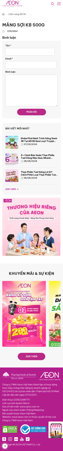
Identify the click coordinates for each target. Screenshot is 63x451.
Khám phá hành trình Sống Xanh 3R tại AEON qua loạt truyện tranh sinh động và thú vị (39, 141)
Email (9, 58)
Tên (8, 45)
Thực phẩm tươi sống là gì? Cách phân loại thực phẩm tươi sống (38, 175)
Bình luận (10, 72)
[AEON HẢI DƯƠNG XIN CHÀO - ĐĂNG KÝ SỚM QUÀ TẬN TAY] (24, 313)
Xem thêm (10, 189)
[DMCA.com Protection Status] (10, 429)
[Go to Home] (3, 14)
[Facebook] (4, 439)
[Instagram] (10, 439)
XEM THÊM (31, 356)
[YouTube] (22, 439)
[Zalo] (16, 439)
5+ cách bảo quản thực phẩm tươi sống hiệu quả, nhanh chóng (37, 158)
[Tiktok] (28, 439)
